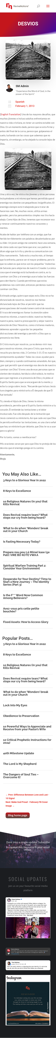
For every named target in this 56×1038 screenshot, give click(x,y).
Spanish (19, 101)
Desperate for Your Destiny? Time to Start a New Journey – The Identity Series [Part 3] (27, 581)
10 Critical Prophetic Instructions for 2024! (27, 741)
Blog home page (17, 815)
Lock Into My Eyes (15, 705)
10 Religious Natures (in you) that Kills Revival (25, 503)
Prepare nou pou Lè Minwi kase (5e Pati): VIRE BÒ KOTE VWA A (26, 554)
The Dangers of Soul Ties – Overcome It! (21, 776)
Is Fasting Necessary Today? (21, 541)
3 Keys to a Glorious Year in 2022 (24, 480)
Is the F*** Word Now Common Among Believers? (23, 597)
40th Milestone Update (18, 753)
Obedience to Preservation (21, 715)
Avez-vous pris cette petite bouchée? (21, 610)
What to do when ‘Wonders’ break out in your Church (25, 530)
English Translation (10, 114)
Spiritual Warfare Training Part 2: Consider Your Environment (24, 567)
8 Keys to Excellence (17, 490)
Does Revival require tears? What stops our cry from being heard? (25, 516)
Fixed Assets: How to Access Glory (25, 622)
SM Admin (22, 86)
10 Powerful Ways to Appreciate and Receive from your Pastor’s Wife (27, 728)
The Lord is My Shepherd (20, 763)
